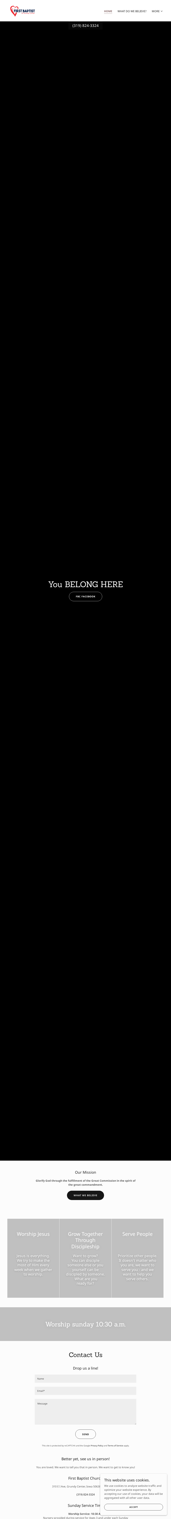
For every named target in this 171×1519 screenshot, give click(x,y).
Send (85, 1434)
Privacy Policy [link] (97, 1445)
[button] (157, 11)
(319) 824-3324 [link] (85, 25)
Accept (133, 1507)
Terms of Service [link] (115, 1445)
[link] (22, 10)
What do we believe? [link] (132, 11)
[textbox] (85, 1379)
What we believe (85, 1195)
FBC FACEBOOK (85, 596)
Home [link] (108, 11)
